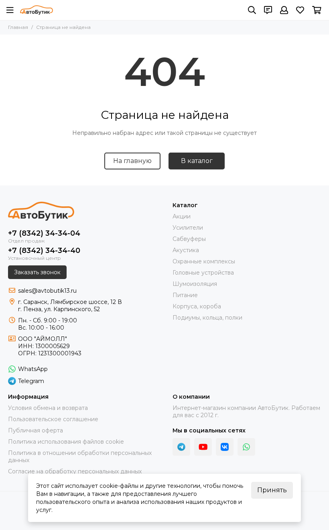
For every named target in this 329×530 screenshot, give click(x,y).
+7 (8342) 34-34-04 (44, 233)
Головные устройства (203, 272)
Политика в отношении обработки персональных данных (80, 456)
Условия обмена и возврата (48, 408)
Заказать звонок (37, 272)
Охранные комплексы (204, 261)
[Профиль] (284, 10)
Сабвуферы (189, 239)
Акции (182, 216)
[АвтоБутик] (36, 10)
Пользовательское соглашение (53, 419)
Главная (18, 27)
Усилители (188, 227)
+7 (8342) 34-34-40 (44, 250)
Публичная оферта (35, 430)
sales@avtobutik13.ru (47, 290)
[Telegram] (181, 447)
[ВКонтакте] (225, 447)
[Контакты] (268, 10)
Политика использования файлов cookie (66, 441)
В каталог (197, 161)
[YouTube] (203, 447)
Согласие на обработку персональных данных (75, 471)
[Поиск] (252, 10)
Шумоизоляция (195, 283)
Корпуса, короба (197, 306)
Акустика (186, 250)
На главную (132, 161)
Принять (272, 490)
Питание (185, 295)
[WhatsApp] (246, 447)
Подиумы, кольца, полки (207, 317)
